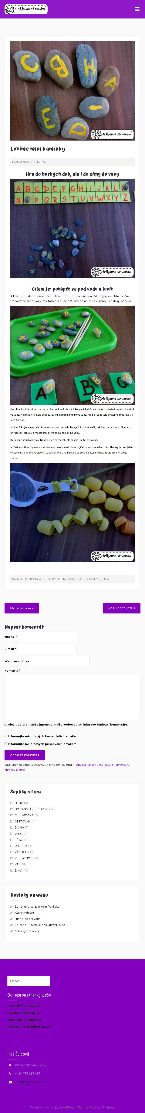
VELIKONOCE (24, 858)
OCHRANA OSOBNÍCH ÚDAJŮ (29, 1026)
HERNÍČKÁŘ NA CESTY (24, 1006)
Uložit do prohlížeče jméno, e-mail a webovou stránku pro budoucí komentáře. (68, 724)
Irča (43, 161)
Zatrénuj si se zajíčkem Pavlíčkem (38, 906)
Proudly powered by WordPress (52, 1107)
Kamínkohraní (24, 912)
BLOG (19, 803)
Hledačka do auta (21, 608)
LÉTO (79, 578)
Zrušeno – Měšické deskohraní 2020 (40, 925)
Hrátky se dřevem (27, 919)
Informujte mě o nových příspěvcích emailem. (42, 744)
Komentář (12, 670)
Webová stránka (17, 661)
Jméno (11, 636)
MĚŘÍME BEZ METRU (121, 608)
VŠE (98, 578)
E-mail (10, 649)
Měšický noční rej (27, 931)
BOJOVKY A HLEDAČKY (40, 578)
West (92, 1107)
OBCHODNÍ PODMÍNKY (24, 1020)
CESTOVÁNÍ (23, 821)
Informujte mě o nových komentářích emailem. (43, 736)
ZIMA (106, 578)
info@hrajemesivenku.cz (32, 1082)
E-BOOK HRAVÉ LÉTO (23, 1013)
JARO (70, 578)
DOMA (61, 578)
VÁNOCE (21, 852)
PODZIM (89, 578)
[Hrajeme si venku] (26, 9)
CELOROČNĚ (24, 815)
